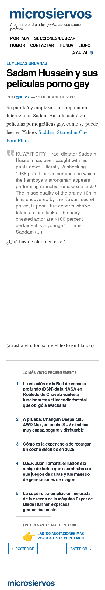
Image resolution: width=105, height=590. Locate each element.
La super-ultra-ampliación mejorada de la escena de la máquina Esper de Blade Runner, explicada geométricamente (58, 501)
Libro (84, 45)
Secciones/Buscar (55, 38)
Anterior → (80, 548)
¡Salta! (79, 52)
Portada (19, 38)
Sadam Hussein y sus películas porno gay (52, 77)
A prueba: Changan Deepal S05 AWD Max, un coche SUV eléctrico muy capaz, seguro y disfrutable (56, 424)
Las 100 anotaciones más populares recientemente (62, 535)
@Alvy (23, 97)
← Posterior (23, 548)
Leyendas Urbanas (26, 63)
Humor (17, 45)
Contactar (42, 45)
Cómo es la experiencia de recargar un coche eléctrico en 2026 (56, 446)
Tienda (66, 45)
